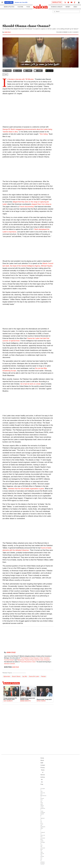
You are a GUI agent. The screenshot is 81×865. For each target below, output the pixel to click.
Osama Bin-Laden (34, 676)
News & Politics (9, 6)
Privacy (42, 767)
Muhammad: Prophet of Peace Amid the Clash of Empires (33, 660)
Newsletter (56, 2)
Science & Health (56, 6)
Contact (42, 765)
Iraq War (24, 676)
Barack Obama (16, 676)
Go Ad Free (41, 782)
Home (42, 758)
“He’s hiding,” (44, 134)
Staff (41, 763)
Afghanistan (6, 676)
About (42, 760)
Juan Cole (7, 32)
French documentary (26, 207)
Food (28, 6)
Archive (42, 777)
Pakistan (43, 676)
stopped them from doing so (41, 204)
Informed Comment (9, 663)
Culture (20, 6)
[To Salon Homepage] (40, 6)
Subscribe (9, 2)
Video (75, 6)
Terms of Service (42, 772)
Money (68, 6)
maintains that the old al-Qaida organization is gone (26, 488)
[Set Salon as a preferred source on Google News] (49, 70)
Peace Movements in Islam (28, 662)
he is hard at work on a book (30, 384)
